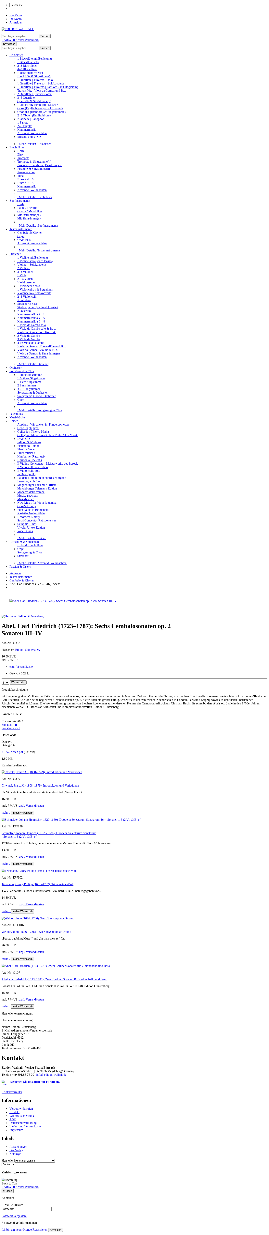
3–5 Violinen (25, 271)
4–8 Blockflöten (27, 69)
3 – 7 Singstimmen (29, 389)
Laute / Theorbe (27, 207)
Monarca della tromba (31, 492)
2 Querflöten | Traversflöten (34, 94)
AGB (12, 1119)
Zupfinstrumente (19, 200)
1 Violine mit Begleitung (32, 257)
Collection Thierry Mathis (33, 431)
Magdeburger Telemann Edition (37, 488)
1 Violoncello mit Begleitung (35, 289)
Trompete (23, 158)
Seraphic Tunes (26, 524)
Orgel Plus (24, 239)
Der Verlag (16, 1150)
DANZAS (24, 438)
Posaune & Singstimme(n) (33, 168)
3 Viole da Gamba (28, 339)
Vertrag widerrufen (21, 1108)
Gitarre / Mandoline (29, 211)
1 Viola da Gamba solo (31, 325)
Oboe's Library (26, 506)
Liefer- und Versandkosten (25, 1126)
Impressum (16, 1130)
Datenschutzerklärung (23, 1122)
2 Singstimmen (26, 385)
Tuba (20, 175)
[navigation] (9, 1183)
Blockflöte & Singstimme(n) (34, 76)
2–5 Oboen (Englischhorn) (34, 115)
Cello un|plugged (28, 428)
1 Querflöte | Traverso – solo (35, 80)
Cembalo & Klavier (29, 232)
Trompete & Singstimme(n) (34, 161)
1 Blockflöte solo (28, 62)
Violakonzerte (26, 282)
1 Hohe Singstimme (29, 374)
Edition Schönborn (29, 442)
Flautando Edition (28, 445)
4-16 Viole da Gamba (30, 342)
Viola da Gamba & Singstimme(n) (38, 353)
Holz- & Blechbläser (30, 545)
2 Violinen (23, 268)
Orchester (15, 367)
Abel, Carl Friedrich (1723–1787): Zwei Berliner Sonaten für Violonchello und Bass (54, 979)
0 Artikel (7, 40)
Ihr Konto (15, 19)
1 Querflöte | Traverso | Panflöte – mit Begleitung (47, 87)
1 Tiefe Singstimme (29, 382)
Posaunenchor (26, 172)
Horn (20, 151)
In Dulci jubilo (26, 474)
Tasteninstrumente (20, 229)
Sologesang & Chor (21, 371)
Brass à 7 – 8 (25, 183)
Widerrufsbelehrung (21, 1115)
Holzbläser (16, 55)
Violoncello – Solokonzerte (34, 293)
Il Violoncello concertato (32, 467)
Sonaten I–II (9, 724)
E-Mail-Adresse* (12, 1204)
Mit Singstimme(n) (29, 218)
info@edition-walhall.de (51, 1074)
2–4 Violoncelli (26, 296)
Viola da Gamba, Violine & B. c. (37, 350)
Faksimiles (16, 413)
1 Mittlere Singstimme (31, 378)
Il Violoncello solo (28, 470)
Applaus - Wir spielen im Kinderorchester (43, 424)
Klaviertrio (24, 310)
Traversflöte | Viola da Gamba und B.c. (41, 90)
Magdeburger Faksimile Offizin (37, 485)
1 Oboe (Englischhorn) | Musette (37, 104)
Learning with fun (28, 481)
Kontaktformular (12, 1092)
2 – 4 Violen (25, 278)
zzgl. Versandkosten (21, 666)
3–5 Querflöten (26, 97)
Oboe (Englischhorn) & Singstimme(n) (41, 111)
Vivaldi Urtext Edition (31, 527)
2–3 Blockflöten (27, 65)
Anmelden (15, 22)
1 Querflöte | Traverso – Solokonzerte (40, 83)
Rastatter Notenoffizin (31, 513)
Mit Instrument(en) (29, 215)
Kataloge (15, 1153)
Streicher (14, 254)
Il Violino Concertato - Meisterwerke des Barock (47, 463)
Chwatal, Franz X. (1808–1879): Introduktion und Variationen (40, 785)
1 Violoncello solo (28, 286)
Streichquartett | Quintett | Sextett (37, 307)
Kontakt (14, 1112)
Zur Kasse (15, 15)
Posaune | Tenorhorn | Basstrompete (39, 165)
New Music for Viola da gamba (37, 502)
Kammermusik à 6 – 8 (31, 321)
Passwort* (8, 1209)
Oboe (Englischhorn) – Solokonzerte (40, 108)
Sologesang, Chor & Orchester (36, 396)
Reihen (13, 421)
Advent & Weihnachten (32, 133)
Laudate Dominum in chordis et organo (41, 477)
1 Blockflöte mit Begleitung (34, 58)
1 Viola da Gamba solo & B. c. (36, 328)
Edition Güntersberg (27, 649)
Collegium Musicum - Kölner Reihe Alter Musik (47, 435)
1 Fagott (22, 122)
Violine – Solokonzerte (31, 264)
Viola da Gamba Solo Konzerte (36, 332)
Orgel (20, 236)
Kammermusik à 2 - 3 (30, 314)
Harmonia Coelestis (29, 460)
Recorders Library (28, 517)
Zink (20, 154)
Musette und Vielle (29, 136)
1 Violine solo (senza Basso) (35, 261)
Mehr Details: (34, 143)
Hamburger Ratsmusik (31, 456)
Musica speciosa (27, 495)
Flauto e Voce (25, 449)
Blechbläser (16, 147)
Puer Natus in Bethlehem (32, 509)
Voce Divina (25, 531)
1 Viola (21, 275)
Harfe (20, 204)
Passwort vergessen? (14, 1216)
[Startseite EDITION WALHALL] (18, 29)
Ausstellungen (18, 1146)
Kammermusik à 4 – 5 (31, 318)
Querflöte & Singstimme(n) (34, 101)
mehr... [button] (6, 812)
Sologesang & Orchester (32, 392)
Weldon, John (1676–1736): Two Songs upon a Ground (36, 931)
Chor (20, 399)
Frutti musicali (26, 453)
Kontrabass (24, 300)
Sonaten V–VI (11, 728)
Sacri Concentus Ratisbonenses (36, 520)
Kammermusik (26, 129)
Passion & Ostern (20, 566)
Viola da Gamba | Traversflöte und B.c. (41, 346)
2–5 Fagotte (24, 126)
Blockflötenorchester (30, 72)
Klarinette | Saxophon (30, 119)
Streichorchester (27, 303)
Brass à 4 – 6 (25, 179)
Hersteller (8, 1160)
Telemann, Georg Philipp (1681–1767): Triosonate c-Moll (37, 884)
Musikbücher (17, 417)
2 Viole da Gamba (28, 335)
